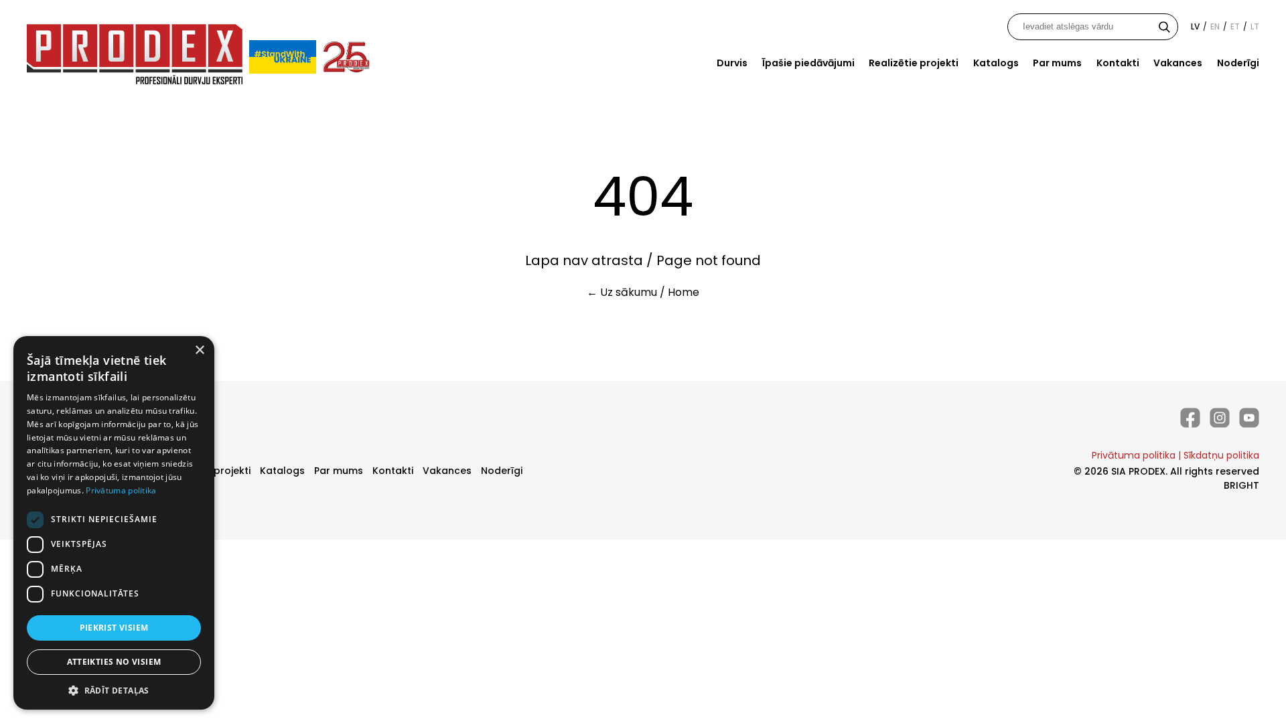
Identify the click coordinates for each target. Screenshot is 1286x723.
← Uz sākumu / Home (643, 292)
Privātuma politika (1133, 455)
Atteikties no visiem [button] (114, 661)
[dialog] (113, 523)
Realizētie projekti (913, 63)
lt (1255, 26)
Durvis (732, 63)
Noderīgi (1238, 63)
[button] (114, 690)
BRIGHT (1241, 485)
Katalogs (996, 63)
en (1215, 26)
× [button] (199, 350)
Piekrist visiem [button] (114, 627)
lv (1195, 26)
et (1235, 26)
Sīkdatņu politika (1221, 455)
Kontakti (1117, 63)
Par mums (1057, 63)
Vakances (1177, 63)
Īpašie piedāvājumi (808, 63)
